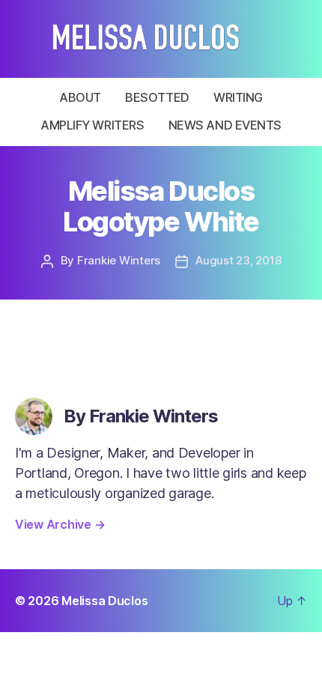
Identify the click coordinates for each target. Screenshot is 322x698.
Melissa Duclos (104, 600)
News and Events (225, 125)
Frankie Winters (118, 260)
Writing (238, 97)
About (80, 97)
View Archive (60, 524)
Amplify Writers (92, 125)
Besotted (157, 97)
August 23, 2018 (238, 260)
